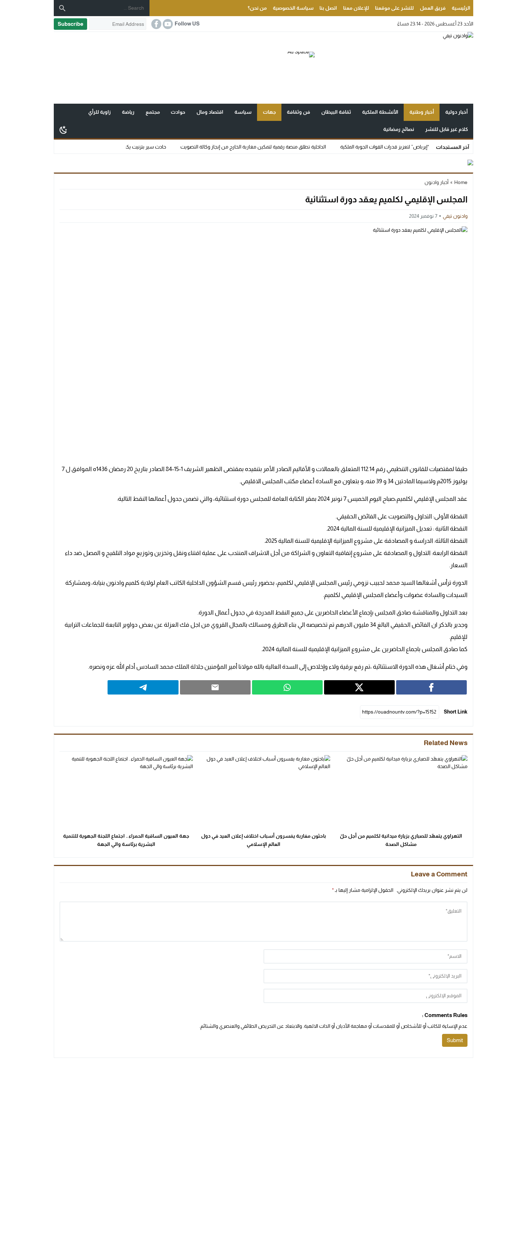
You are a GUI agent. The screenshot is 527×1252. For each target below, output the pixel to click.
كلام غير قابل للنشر (446, 129)
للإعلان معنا (356, 8)
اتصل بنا (328, 8)
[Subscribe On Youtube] (167, 24)
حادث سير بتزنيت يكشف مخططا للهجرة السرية (139, 147)
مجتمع (153, 112)
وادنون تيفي (455, 216)
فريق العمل (433, 8)
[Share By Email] (215, 687)
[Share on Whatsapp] (287, 687)
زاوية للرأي (99, 112)
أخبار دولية (456, 112)
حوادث (178, 112)
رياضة (128, 112)
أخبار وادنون (436, 182)
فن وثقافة (298, 112)
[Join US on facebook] (155, 24)
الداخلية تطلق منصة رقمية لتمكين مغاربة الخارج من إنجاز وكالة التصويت (275, 147)
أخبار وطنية (421, 112)
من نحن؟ (257, 8)
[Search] (62, 8)
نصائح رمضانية (398, 129)
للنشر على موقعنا (394, 8)
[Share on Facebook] (431, 687)
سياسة (243, 112)
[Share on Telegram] (142, 687)
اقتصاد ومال (209, 112)
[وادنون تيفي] (394, 68)
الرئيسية (461, 8)
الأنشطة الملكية (380, 112)
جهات (269, 112)
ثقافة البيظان (336, 112)
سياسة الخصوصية (293, 8)
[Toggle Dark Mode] (63, 129)
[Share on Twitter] (359, 687)
